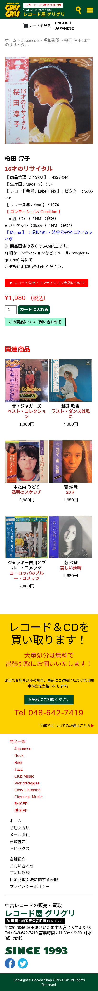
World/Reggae (26, 783)
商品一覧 (18, 742)
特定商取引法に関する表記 (34, 880)
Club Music (24, 776)
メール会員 (20, 835)
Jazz (18, 769)
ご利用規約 (20, 873)
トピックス (19, 848)
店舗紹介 (18, 859)
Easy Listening (27, 790)
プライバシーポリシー (30, 886)
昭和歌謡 (51, 40)
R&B (18, 762)
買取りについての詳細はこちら (65, 726)
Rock (19, 755)
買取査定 (18, 842)
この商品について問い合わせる (35, 322)
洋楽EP (21, 810)
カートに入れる (34, 309)
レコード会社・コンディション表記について (49, 283)
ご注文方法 (20, 828)
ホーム (11, 40)
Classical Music (28, 797)
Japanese (30, 40)
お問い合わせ (22, 866)
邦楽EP (21, 804)
